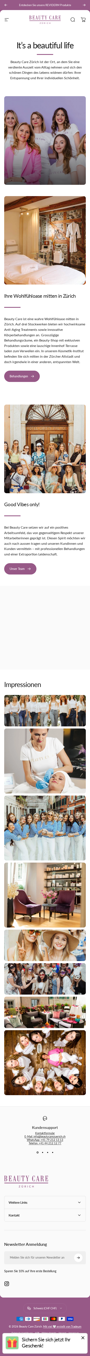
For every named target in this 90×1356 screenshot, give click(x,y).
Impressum (74, 1332)
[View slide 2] (42, 1152)
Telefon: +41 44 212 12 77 (45, 1143)
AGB (37, 1332)
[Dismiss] (83, 1337)
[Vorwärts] (84, 5)
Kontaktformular (45, 1133)
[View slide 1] (37, 1152)
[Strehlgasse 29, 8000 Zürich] (45, 629)
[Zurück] (5, 5)
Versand (62, 1332)
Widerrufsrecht (49, 1332)
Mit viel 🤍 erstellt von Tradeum (62, 1326)
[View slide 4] (52, 1152)
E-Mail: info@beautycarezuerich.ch (45, 1136)
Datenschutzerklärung (22, 1332)
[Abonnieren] (78, 1258)
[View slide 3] (47, 1152)
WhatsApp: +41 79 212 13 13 (45, 1139)
